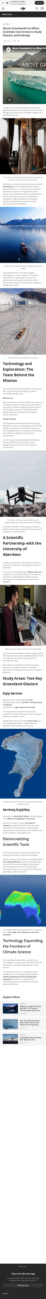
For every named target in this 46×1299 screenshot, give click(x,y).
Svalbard (6, 582)
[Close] (3, 2)
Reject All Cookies (23, 1288)
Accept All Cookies (23, 1294)
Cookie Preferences (23, 1282)
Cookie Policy (19, 1276)
